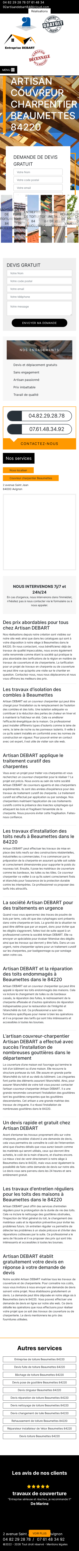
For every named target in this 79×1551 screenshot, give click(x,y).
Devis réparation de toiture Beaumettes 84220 (40, 1397)
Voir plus (40, 1533)
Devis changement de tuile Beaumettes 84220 (40, 1413)
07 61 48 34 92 (50, 1539)
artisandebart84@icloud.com (28, 7)
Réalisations (39, 11)
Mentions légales (57, 1544)
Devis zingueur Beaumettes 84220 (39, 1390)
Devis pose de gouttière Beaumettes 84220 (39, 1382)
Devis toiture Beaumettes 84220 (39, 1436)
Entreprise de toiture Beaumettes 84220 (39, 1359)
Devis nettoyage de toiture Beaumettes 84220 (40, 1405)
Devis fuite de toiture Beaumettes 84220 (39, 1366)
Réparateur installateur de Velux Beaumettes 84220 (39, 1428)
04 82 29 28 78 (14, 2)
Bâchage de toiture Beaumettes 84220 (39, 1374)
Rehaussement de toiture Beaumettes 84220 (39, 1420)
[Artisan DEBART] (20, 41)
